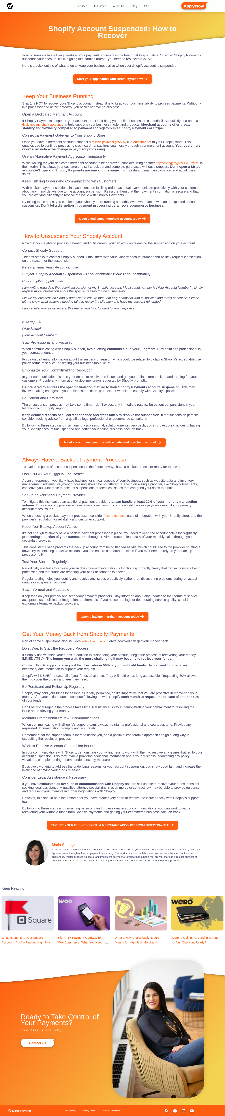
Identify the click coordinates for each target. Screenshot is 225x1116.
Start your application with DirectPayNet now (110, 79)
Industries (100, 6)
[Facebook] (175, 1110)
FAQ (147, 6)
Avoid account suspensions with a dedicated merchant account (110, 442)
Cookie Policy (69, 1110)
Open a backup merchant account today (110, 616)
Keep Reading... (15, 888)
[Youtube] (192, 1110)
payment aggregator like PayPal (177, 163)
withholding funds (93, 641)
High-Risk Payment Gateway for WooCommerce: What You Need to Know (82, 942)
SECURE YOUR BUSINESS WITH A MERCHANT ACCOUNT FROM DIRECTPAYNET (110, 825)
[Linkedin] (183, 1110)
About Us (118, 6)
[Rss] (166, 1110)
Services (82, 6)
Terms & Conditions (110, 1110)
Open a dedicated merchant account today (110, 218)
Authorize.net (142, 142)
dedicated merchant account (41, 124)
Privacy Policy (88, 1110)
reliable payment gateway (109, 142)
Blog (134, 6)
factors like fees (114, 515)
